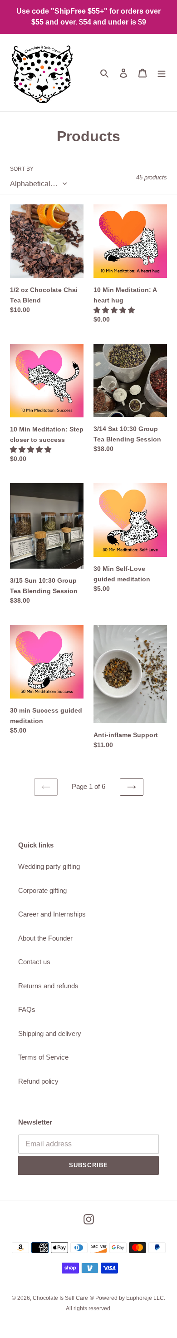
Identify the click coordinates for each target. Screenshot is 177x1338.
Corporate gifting (42, 890)
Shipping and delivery (49, 1033)
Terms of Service (43, 1057)
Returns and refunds (48, 986)
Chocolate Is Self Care (60, 1298)
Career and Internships (52, 914)
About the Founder (45, 938)
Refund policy (38, 1081)
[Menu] (161, 73)
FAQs (26, 1009)
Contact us (34, 962)
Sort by (22, 169)
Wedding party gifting (49, 866)
